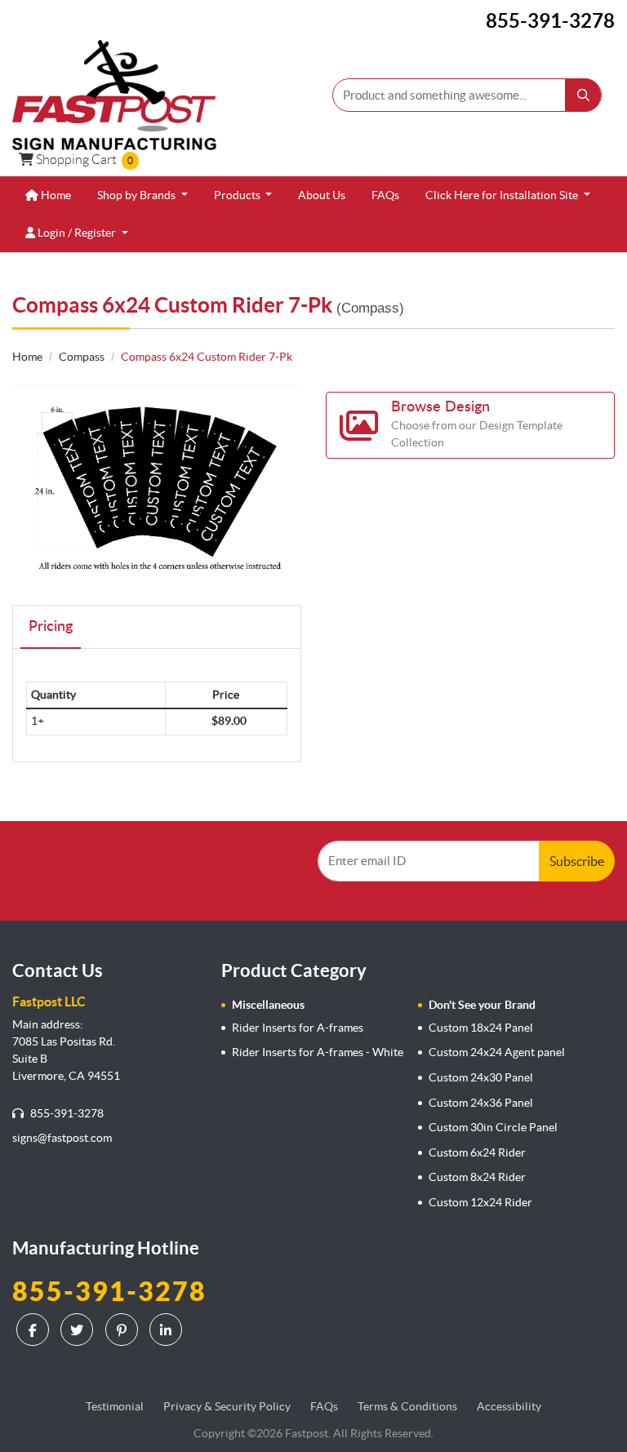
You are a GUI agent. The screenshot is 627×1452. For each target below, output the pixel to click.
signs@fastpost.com (62, 1137)
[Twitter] (78, 1329)
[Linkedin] (167, 1329)
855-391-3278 (66, 1113)
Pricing (51, 626)
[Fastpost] (114, 95)
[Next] (285, 485)
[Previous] (28, 485)
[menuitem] (48, 195)
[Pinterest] (123, 1329)
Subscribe (576, 861)
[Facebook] (34, 1329)
